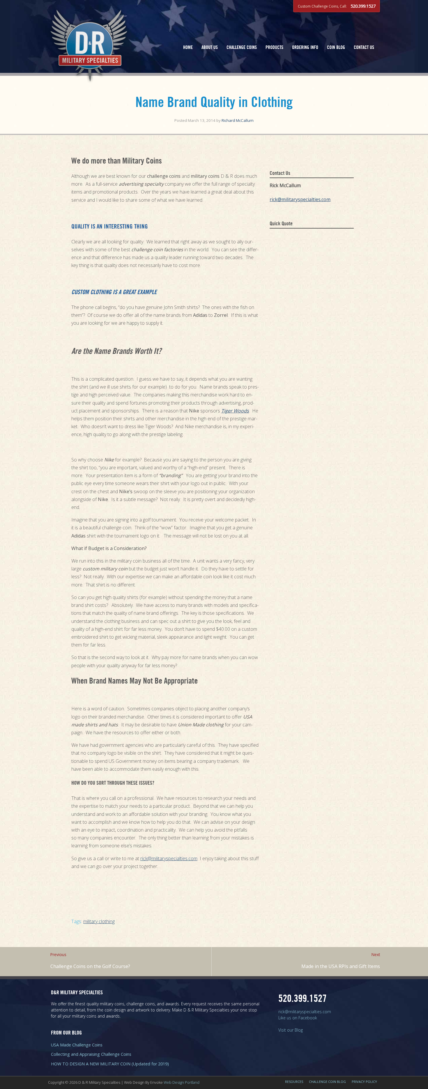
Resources (294, 1081)
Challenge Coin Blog (327, 1081)
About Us (209, 47)
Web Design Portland (181, 1082)
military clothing (99, 921)
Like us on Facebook (297, 1018)
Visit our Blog (290, 1030)
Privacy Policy (364, 1081)
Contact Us (364, 47)
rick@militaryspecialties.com (168, 858)
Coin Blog (336, 47)
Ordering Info (305, 47)
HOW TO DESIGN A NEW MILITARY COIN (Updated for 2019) (110, 1064)
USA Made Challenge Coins (76, 1045)
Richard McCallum (238, 120)
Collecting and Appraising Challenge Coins (91, 1054)
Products (274, 47)
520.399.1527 (363, 6)
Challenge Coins (242, 47)
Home (188, 47)
